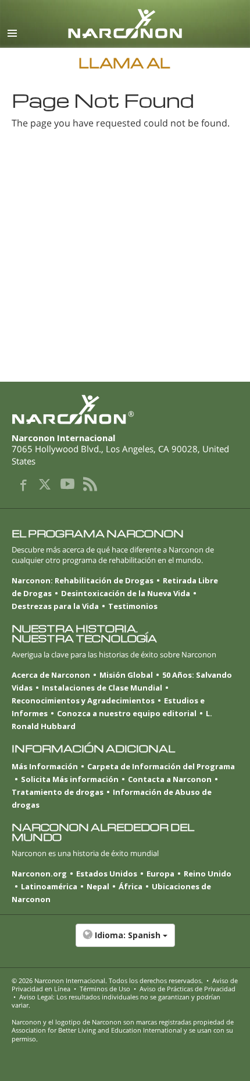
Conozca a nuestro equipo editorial (127, 713)
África (130, 886)
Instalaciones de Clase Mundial (102, 687)
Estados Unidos (106, 873)
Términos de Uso (105, 988)
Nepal (98, 886)
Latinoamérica (49, 886)
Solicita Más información (70, 779)
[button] (125, 941)
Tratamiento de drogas (57, 792)
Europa (160, 873)
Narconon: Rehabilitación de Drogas (82, 580)
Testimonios (133, 606)
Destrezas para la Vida (55, 606)
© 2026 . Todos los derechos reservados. (107, 980)
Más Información (45, 766)
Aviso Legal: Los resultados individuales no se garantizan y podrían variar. (116, 1000)
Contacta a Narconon (170, 779)
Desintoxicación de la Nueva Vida (125, 593)
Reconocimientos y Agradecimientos (83, 700)
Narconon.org (39, 873)
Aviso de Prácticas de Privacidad (187, 988)
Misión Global (126, 675)
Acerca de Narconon (51, 675)
